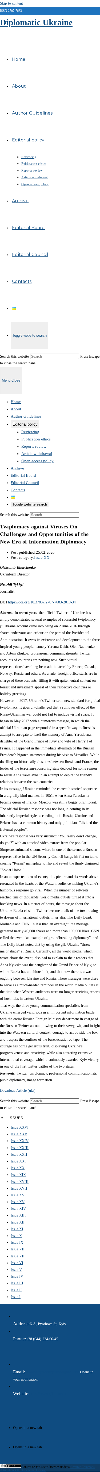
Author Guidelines (26, 416)
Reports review (33, 446)
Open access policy (37, 461)
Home (16, 402)
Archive (17, 468)
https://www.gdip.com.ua (48, 1394)
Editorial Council (25, 483)
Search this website (15, 356)
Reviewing (30, 432)
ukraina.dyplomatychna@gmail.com (52, 1372)
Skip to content (11, 3)
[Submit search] (82, 516)
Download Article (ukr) (17, 1091)
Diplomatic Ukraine (36, 22)
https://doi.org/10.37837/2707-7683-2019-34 (42, 602)
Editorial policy (25, 424)
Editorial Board (23, 475)
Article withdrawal (36, 453)
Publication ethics (36, 439)
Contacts (18, 490)
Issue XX (41, 558)
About (16, 409)
